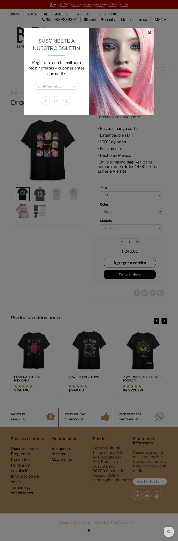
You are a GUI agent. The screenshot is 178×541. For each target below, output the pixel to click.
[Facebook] (45, 100)
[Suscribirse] (74, 86)
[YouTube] (66, 100)
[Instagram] (56, 100)
